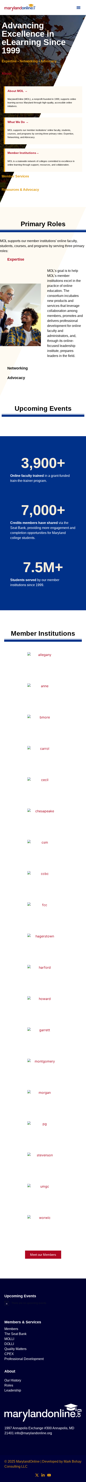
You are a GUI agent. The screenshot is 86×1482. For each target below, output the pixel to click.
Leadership (12, 1390)
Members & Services (22, 1322)
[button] (78, 7)
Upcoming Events (20, 1296)
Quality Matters (15, 1349)
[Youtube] (49, 1475)
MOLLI (9, 1339)
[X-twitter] (37, 1475)
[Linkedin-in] (43, 1475)
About (9, 1371)
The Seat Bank (15, 1334)
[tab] (43, 77)
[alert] (43, 1303)
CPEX (9, 1354)
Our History (12, 1380)
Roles (8, 1385)
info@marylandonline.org (33, 1433)
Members (11, 1329)
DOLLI (9, 1344)
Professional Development (24, 1359)
